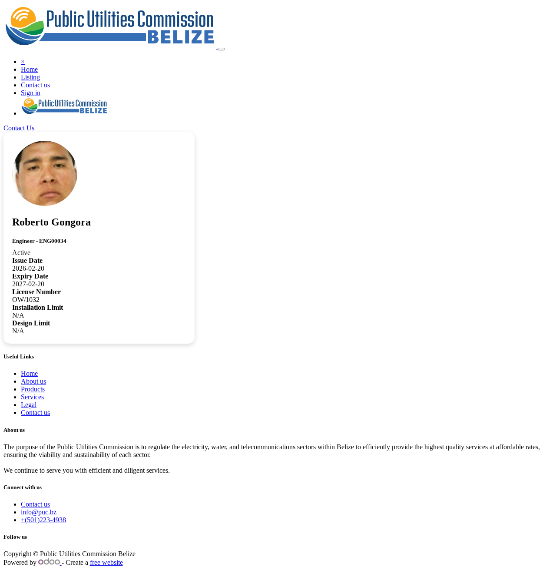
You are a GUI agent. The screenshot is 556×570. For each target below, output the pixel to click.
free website (106, 562)
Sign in (30, 92)
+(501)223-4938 (43, 520)
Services (32, 397)
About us (33, 381)
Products (33, 389)
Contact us (35, 412)
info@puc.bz (38, 512)
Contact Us (18, 128)
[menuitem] (29, 69)
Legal (28, 404)
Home (29, 373)
